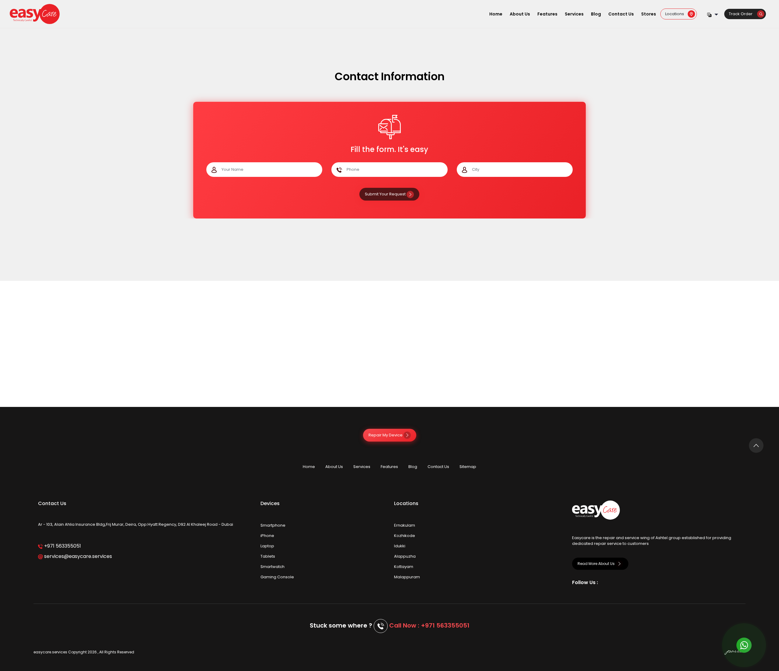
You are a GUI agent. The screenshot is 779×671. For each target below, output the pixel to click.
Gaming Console (277, 577)
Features (547, 14)
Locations (676, 14)
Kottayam (403, 566)
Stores (648, 14)
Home (495, 14)
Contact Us (621, 14)
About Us (520, 14)
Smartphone (272, 525)
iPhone (267, 536)
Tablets (267, 556)
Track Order (743, 14)
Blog (596, 14)
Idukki (399, 546)
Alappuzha (405, 556)
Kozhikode (404, 536)
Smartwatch (272, 566)
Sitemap (467, 467)
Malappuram (407, 577)
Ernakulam (404, 525)
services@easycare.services (77, 556)
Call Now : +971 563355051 (429, 625)
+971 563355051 (62, 545)
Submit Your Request (386, 194)
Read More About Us (597, 563)
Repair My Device (386, 435)
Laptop (267, 546)
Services (574, 14)
